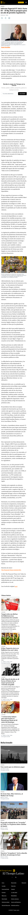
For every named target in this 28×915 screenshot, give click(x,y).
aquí (16, 586)
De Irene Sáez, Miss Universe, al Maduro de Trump (12, 795)
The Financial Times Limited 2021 (11, 570)
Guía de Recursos (6, 905)
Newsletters (14, 895)
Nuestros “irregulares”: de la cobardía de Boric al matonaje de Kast (14, 854)
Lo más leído (14, 892)
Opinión (2, 6)
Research (24, 882)
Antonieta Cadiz (5, 768)
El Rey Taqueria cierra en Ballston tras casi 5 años (10, 649)
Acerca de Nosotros (16, 902)
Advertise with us (15, 905)
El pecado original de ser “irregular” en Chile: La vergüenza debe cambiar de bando (13, 824)
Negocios (4, 895)
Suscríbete (21, 2)
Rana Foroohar (5, 47)
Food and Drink (5, 889)
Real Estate (4, 898)
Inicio (3, 882)
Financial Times (4, 15)
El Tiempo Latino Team (6, 630)
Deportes (13, 886)
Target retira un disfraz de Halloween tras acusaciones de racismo (9, 616)
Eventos (4, 892)
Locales (3, 612)
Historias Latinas (5, 902)
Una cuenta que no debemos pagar (13, 767)
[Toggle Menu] (26, 2)
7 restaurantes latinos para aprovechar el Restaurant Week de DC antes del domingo (9, 719)
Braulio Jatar (4, 797)
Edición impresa (15, 898)
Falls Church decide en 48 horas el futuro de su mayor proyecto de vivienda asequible (10, 682)
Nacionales (13, 882)
